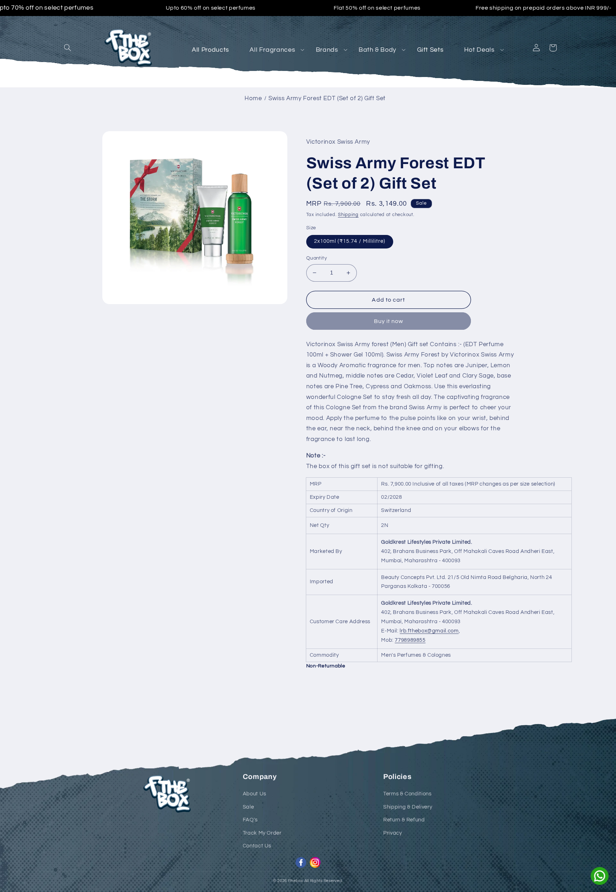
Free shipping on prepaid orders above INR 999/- (544, 8)
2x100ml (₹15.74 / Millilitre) (349, 241)
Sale (248, 807)
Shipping (348, 214)
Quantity (316, 258)
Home (253, 98)
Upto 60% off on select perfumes (211, 8)
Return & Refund (404, 819)
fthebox (295, 881)
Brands (327, 49)
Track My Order (262, 833)
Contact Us (257, 846)
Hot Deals (479, 49)
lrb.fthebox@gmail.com (429, 631)
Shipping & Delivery (407, 807)
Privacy (392, 833)
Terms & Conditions (407, 793)
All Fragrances (272, 49)
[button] (68, 48)
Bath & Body (377, 49)
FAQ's (250, 819)
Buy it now (389, 321)
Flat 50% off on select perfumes (377, 8)
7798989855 (410, 640)
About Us (254, 793)
